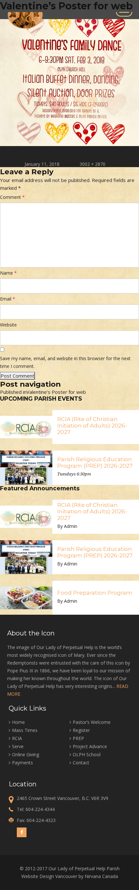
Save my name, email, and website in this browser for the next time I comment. (65, 362)
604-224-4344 (40, 809)
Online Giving (25, 754)
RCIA (17, 738)
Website (8, 325)
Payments (22, 762)
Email (7, 299)
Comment (12, 197)
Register (81, 730)
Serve (18, 746)
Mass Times (24, 730)
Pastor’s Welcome (92, 722)
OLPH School (87, 754)
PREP (78, 738)
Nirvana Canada (101, 876)
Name (8, 273)
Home (18, 722)
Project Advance (90, 746)
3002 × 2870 (92, 164)
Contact (81, 762)
